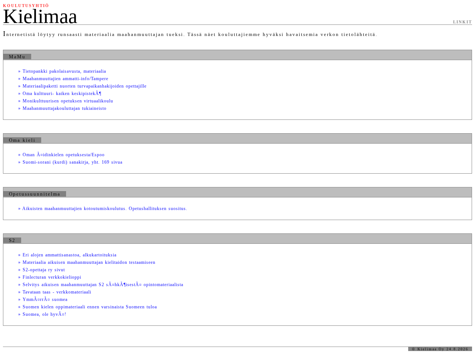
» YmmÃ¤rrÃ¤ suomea (43, 299)
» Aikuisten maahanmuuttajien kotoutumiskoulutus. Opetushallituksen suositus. (102, 208)
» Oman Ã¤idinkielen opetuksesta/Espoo (61, 154)
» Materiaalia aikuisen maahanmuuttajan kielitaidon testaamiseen (86, 262)
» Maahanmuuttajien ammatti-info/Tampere (63, 78)
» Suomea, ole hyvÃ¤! (42, 314)
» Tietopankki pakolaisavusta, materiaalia (62, 71)
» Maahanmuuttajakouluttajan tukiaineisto (62, 108)
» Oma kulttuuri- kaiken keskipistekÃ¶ (59, 93)
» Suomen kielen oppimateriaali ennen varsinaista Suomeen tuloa (87, 306)
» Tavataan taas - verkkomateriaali (54, 292)
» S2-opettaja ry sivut (41, 269)
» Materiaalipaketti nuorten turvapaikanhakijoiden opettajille (82, 86)
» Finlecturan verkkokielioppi (49, 277)
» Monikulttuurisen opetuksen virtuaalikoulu (65, 101)
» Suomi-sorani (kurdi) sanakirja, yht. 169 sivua (70, 162)
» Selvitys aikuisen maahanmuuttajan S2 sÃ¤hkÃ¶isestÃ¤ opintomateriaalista (100, 284)
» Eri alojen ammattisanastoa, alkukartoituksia (67, 255)
